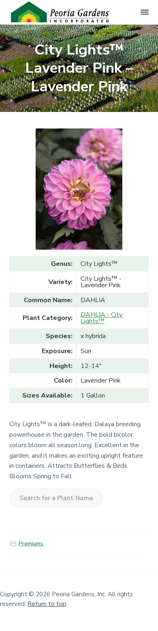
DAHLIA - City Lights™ (101, 318)
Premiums (31, 543)
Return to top (47, 604)
